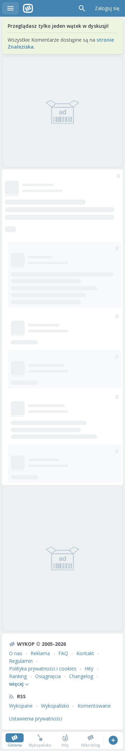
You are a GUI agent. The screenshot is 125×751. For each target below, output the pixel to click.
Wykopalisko (55, 705)
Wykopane (21, 705)
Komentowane (94, 705)
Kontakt (85, 653)
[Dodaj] (113, 740)
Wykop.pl (28, 8)
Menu (10, 8)
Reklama (40, 653)
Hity (89, 668)
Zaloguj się (107, 8)
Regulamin (21, 661)
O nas (15, 653)
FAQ (63, 653)
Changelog (81, 676)
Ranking (18, 676)
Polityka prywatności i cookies (42, 668)
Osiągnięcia (48, 676)
